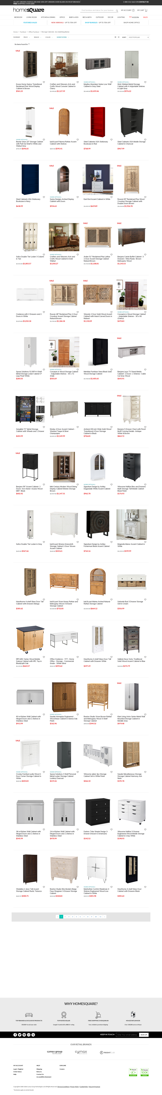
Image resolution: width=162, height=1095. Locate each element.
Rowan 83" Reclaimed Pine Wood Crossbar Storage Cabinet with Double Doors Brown (131, 201)
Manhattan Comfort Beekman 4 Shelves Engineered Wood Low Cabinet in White (96, 891)
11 (100, 917)
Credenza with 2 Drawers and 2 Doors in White (29, 315)
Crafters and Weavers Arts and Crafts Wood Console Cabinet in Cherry (63, 86)
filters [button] (62, 37)
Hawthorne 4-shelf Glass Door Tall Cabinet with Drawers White (97, 660)
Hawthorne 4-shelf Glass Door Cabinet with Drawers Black (129, 890)
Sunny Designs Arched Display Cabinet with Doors (62, 200)
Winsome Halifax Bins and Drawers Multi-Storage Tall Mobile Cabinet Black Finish (132, 489)
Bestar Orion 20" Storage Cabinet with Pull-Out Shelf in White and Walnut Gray (29, 144)
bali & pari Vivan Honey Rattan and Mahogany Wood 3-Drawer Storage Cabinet (64, 604)
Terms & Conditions (63, 1087)
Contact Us (40, 1074)
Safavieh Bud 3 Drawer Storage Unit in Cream (130, 603)
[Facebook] (15, 1035)
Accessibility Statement (44, 1077)
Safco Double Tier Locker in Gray (29, 544)
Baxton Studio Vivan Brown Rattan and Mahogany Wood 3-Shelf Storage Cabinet (98, 719)
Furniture (23, 32)
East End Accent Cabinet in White (97, 199)
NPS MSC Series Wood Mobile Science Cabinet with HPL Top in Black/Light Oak (29, 661)
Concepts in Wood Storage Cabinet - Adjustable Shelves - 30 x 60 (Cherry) (132, 316)
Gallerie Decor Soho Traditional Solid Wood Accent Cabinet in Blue (131, 660)
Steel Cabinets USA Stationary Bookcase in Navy (28, 200)
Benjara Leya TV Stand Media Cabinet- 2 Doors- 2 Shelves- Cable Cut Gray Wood (132, 374)
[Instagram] (28, 1035)
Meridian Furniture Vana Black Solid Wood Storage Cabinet (98, 373)
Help (14, 1074)
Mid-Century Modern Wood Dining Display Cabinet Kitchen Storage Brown (63, 489)
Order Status (17, 1072)
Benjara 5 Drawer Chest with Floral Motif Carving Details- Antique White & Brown (132, 431)
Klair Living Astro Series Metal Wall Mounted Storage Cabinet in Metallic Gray (131, 719)
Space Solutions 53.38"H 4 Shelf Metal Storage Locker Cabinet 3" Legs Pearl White (29, 374)
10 (96, 917)
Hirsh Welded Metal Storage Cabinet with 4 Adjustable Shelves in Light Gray (131, 86)
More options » (89, 82)
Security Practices (94, 1087)
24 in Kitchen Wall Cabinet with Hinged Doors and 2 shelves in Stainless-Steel (62, 833)
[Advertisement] (56, 927)
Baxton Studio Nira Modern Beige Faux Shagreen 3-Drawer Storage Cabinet (63, 891)
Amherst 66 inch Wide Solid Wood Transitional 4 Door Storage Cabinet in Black (97, 431)
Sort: (124, 37)
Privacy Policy (74, 1087)
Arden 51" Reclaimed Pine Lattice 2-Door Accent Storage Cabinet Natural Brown (97, 259)
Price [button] (26, 37)
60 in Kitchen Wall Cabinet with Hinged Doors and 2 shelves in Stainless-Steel (28, 719)
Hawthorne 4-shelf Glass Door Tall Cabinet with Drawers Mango (29, 603)
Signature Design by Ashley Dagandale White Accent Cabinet (97, 488)
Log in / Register (18, 1069)
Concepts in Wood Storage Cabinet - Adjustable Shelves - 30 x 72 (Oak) (64, 374)
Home (15, 32)
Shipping (39, 1069)
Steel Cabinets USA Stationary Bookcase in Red (96, 143)
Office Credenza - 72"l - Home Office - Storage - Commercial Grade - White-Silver (62, 661)
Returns (39, 1072)
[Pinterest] (24, 1035)
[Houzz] (33, 1035)
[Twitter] (19, 1035)
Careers (62, 1069)
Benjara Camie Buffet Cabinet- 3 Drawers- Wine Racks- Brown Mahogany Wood (131, 259)
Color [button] (47, 37)
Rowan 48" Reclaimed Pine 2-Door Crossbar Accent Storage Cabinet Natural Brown (64, 316)
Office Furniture (33, 32)
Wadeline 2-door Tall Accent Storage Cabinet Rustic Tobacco (29, 890)
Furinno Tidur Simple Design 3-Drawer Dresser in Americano (96, 832)
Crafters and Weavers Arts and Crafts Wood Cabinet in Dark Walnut (62, 259)
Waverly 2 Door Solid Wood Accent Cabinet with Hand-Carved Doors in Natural (98, 316)
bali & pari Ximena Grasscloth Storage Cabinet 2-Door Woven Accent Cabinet (62, 546)
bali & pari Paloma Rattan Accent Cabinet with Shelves (63, 143)
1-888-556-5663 (129, 2)
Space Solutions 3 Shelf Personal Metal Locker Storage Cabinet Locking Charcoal (63, 776)
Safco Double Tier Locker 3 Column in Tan (30, 258)
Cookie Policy (84, 1087)
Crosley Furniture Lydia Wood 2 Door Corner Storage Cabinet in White (28, 776)
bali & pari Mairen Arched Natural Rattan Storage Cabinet (97, 603)
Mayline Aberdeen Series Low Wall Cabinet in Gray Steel (97, 85)
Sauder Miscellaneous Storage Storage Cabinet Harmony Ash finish (130, 776)
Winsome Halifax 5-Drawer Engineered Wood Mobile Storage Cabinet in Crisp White (131, 833)
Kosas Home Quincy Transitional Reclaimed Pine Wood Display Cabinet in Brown (29, 86)
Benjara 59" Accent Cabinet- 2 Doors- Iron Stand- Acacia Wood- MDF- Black (29, 489)
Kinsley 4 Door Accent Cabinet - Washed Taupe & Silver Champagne (62, 431)
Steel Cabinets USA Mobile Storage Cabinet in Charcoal (132, 143)
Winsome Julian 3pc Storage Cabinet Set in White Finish (95, 775)
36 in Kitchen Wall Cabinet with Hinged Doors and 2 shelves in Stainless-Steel (28, 833)
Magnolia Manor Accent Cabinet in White (131, 545)
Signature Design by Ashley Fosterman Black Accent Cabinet (97, 545)
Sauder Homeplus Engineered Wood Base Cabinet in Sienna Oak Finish (63, 719)
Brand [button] (36, 37)
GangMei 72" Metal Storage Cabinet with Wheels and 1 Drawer (30, 430)
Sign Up (144, 1035)
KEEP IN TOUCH (107, 1034)
